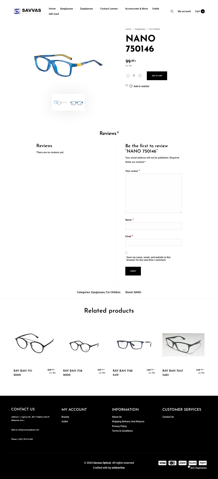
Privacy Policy (119, 426)
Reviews (109, 133)
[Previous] (37, 62)
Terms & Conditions (122, 430)
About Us (117, 416)
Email (129, 236)
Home (128, 29)
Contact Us (168, 416)
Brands (65, 416)
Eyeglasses (140, 29)
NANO (137, 292)
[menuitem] (54, 8)
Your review (132, 171)
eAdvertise (118, 467)
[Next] (99, 62)
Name (129, 219)
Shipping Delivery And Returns (128, 421)
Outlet (65, 421)
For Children (154, 29)
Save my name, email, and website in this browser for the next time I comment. (148, 258)
